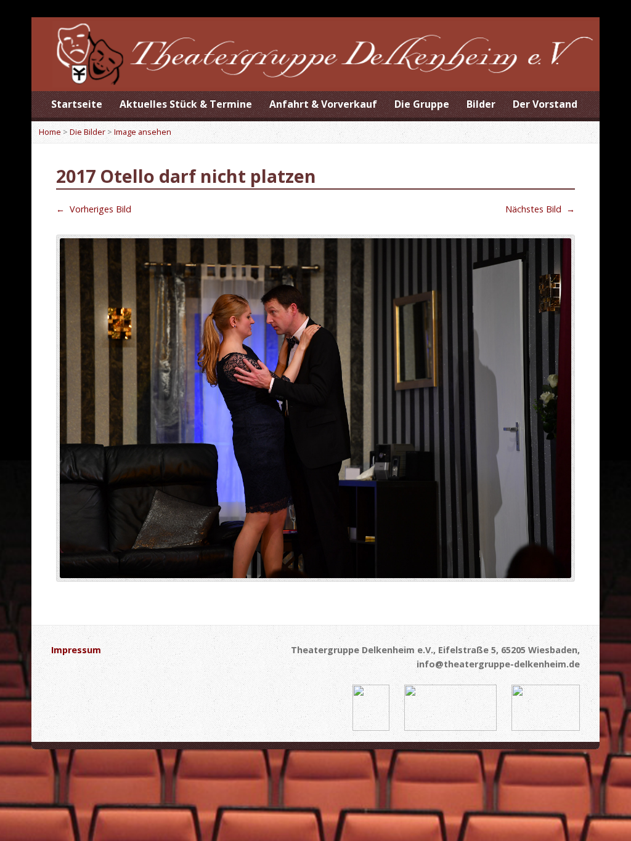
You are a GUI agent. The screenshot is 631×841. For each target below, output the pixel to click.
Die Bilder (87, 131)
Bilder (480, 104)
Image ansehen (142, 131)
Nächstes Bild (540, 209)
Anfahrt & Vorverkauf (323, 104)
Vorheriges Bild (93, 209)
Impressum (76, 650)
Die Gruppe (421, 104)
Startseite (76, 104)
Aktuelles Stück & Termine (186, 104)
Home (50, 131)
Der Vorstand (545, 104)
